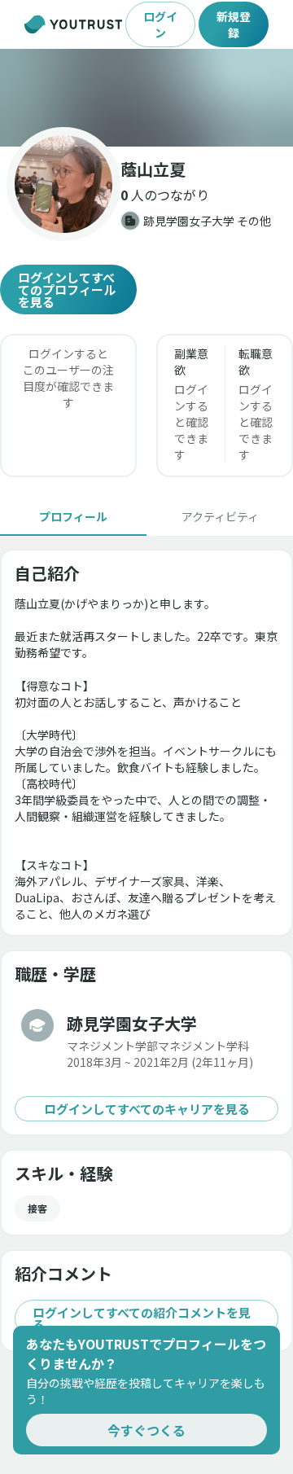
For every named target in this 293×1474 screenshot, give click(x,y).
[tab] (73, 516)
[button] (146, 98)
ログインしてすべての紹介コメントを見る (142, 1318)
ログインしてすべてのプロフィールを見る (67, 289)
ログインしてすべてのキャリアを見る (147, 1108)
